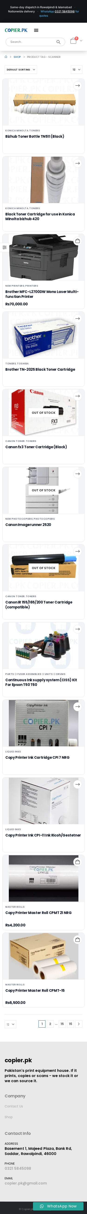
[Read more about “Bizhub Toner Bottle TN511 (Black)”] (77, 85)
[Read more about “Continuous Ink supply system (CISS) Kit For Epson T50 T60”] (77, 629)
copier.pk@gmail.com (26, 1183)
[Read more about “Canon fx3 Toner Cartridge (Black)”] (77, 396)
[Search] (58, 42)
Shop (9, 1117)
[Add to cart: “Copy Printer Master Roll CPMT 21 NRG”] (77, 862)
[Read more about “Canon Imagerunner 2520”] (77, 474)
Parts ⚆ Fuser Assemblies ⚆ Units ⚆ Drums (35, 674)
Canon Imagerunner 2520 (28, 524)
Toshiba (23, 363)
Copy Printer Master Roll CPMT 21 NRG (38, 912)
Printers (31, 286)
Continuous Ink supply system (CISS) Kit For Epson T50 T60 (41, 682)
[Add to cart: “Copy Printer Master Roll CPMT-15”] (77, 939)
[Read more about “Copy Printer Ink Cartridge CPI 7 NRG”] (77, 706)
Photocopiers (44, 519)
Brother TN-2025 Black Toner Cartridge (40, 369)
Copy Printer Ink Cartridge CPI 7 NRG (37, 757)
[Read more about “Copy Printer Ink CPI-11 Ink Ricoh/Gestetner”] (77, 784)
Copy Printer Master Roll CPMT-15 (35, 990)
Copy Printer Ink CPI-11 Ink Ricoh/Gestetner (43, 835)
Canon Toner (15, 441)
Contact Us (14, 1106)
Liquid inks (13, 751)
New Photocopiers (19, 519)
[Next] (78, 1024)
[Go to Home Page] (6, 56)
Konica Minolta (16, 130)
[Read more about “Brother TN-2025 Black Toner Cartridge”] (77, 318)
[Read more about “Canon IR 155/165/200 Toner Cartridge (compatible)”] (77, 551)
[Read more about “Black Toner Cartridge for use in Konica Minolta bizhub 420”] (77, 163)
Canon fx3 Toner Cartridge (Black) (36, 446)
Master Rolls (15, 907)
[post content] (43, 102)
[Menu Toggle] (36, 30)
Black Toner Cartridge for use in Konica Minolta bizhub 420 (40, 216)
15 (62, 1024)
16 (70, 1024)
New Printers (14, 286)
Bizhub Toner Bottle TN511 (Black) (34, 136)
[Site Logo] (16, 30)
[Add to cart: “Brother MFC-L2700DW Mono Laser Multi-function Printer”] (77, 241)
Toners (34, 130)
